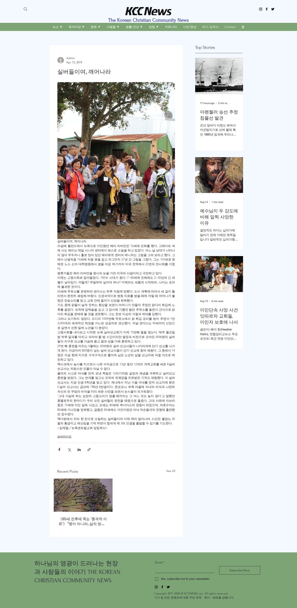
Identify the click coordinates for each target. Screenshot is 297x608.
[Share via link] (89, 449)
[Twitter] (273, 9)
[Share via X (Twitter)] (69, 449)
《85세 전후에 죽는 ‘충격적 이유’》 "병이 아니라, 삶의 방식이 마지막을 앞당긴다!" (83, 521)
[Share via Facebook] (59, 449)
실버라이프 (64, 436)
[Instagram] (261, 9)
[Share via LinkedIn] (79, 449)
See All (170, 471)
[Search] (25, 9)
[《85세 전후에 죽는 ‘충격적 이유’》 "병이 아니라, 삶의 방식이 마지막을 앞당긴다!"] (83, 495)
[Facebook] (267, 9)
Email (160, 562)
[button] (58, 26)
